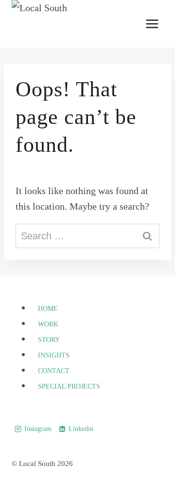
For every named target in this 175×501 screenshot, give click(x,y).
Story (49, 339)
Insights (54, 355)
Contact (54, 371)
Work (48, 324)
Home (48, 308)
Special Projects (69, 386)
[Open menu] (151, 24)
